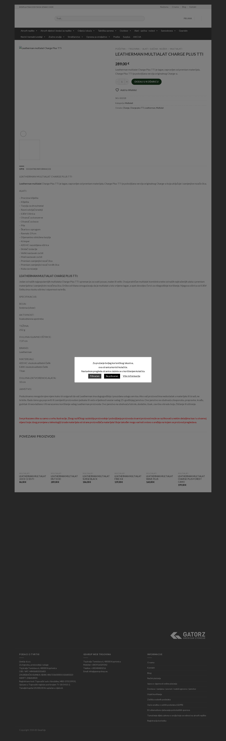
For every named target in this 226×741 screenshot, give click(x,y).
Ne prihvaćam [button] (112, 376)
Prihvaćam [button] (94, 376)
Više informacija (131, 376)
